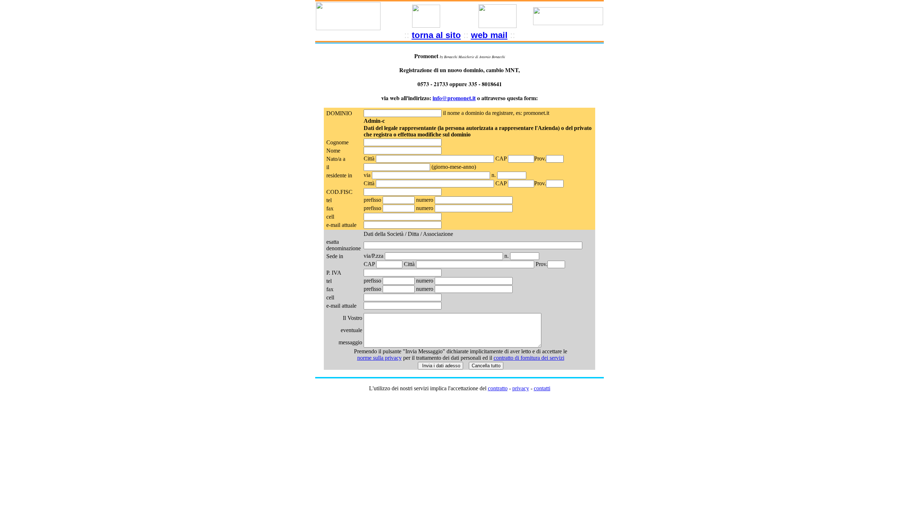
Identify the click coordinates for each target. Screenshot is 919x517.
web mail (489, 35)
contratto (498, 388)
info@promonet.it (454, 98)
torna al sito (436, 35)
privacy (520, 388)
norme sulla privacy (379, 358)
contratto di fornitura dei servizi (529, 358)
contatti (542, 388)
